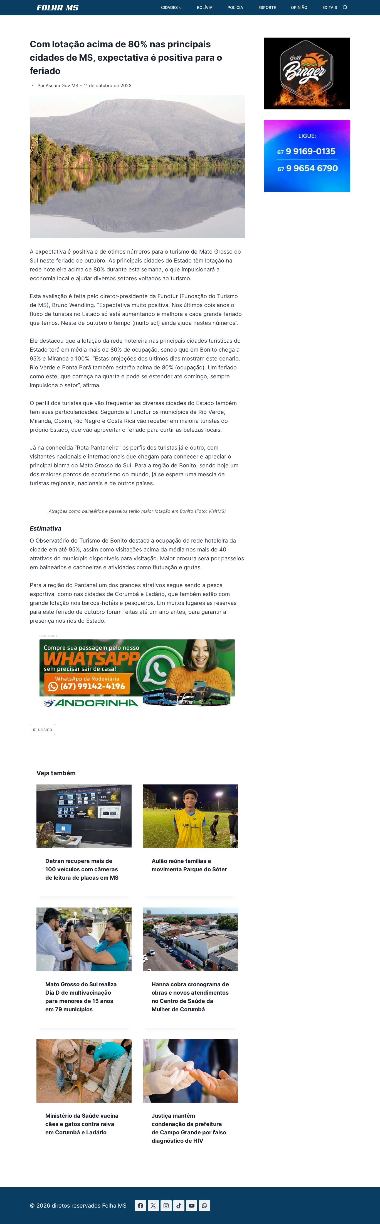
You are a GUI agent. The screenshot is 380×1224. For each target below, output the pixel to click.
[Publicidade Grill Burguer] (307, 107)
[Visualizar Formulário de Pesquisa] (345, 8)
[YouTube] (191, 1205)
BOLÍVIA (205, 7)
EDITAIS (329, 7)
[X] (153, 1205)
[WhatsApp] (204, 1205)
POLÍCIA (235, 7)
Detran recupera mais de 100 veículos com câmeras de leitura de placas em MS (82, 869)
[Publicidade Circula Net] (307, 190)
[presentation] (84, 816)
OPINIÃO (299, 7)
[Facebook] (140, 1205)
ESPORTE (267, 7)
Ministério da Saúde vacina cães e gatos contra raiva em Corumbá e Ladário (82, 1124)
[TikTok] (178, 1205)
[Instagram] (166, 1205)
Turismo (42, 729)
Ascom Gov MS (62, 85)
